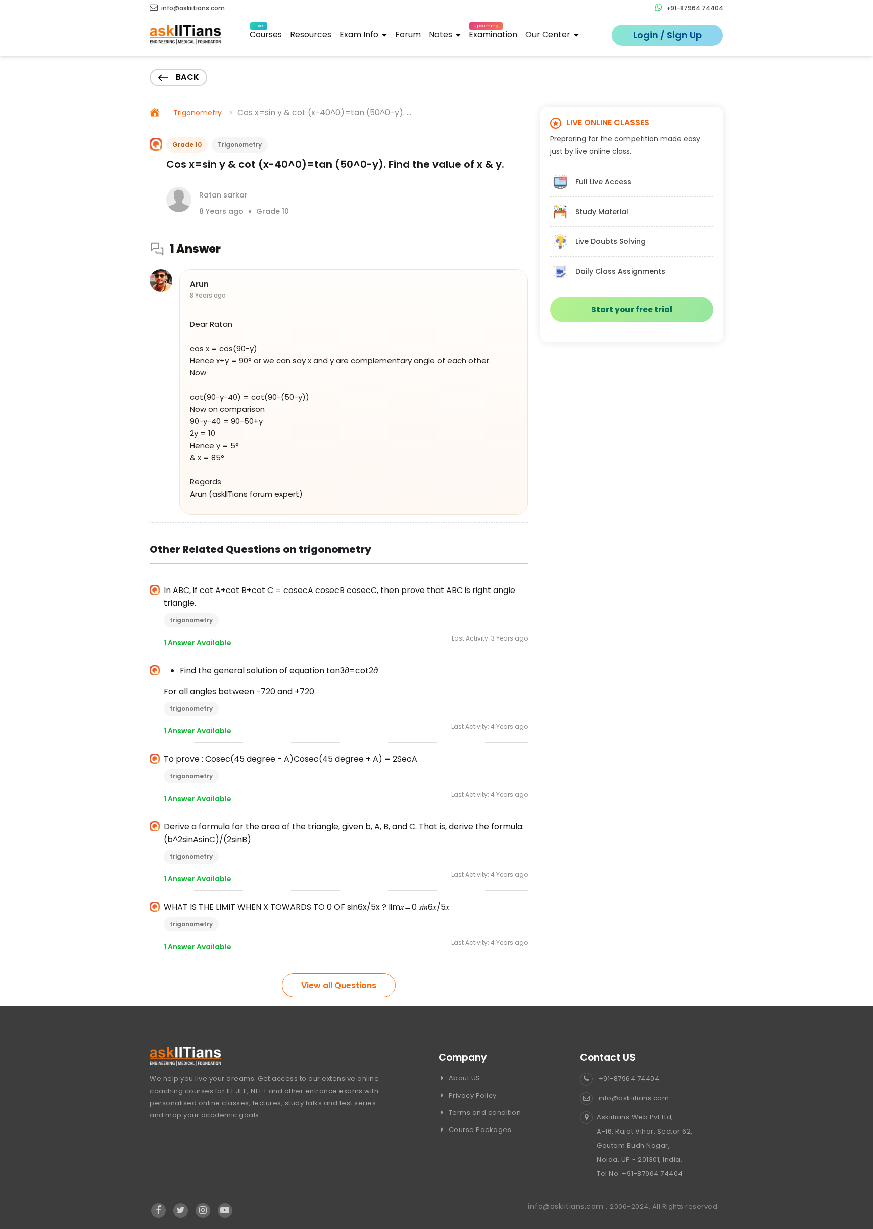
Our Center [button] (548, 34)
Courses (266, 33)
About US (463, 1078)
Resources (310, 34)
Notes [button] (441, 34)
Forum (408, 34)
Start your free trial (631, 309)
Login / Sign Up (667, 35)
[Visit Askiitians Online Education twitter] (180, 1211)
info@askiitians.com (192, 8)
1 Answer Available (197, 642)
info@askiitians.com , (569, 1206)
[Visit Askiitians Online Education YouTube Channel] (225, 1211)
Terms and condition (484, 1112)
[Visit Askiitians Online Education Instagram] (203, 1211)
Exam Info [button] (360, 34)
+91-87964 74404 (694, 8)
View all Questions (338, 985)
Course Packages (479, 1130)
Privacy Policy (472, 1095)
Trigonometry (197, 113)
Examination (493, 33)
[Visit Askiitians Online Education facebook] (158, 1211)
